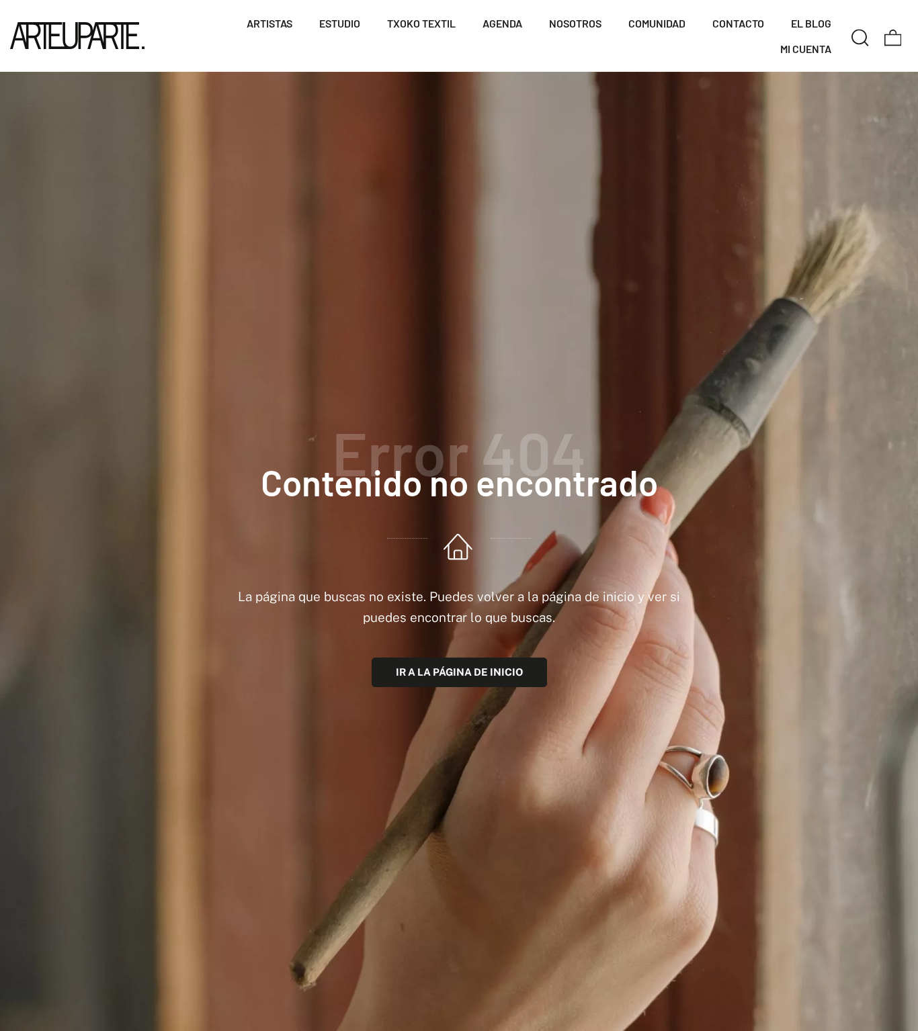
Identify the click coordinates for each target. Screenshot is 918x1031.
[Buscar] (860, 35)
